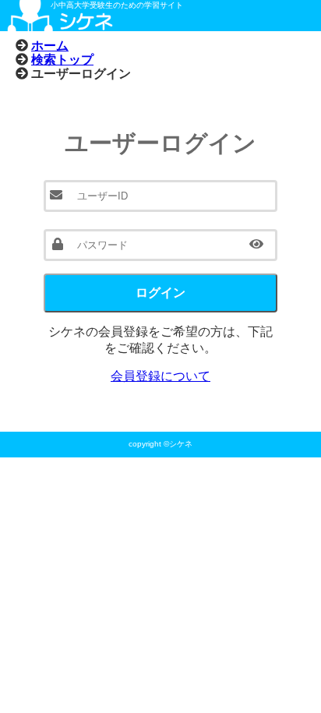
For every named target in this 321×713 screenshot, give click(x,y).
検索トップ (62, 59)
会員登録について (160, 376)
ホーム (50, 45)
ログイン (160, 292)
